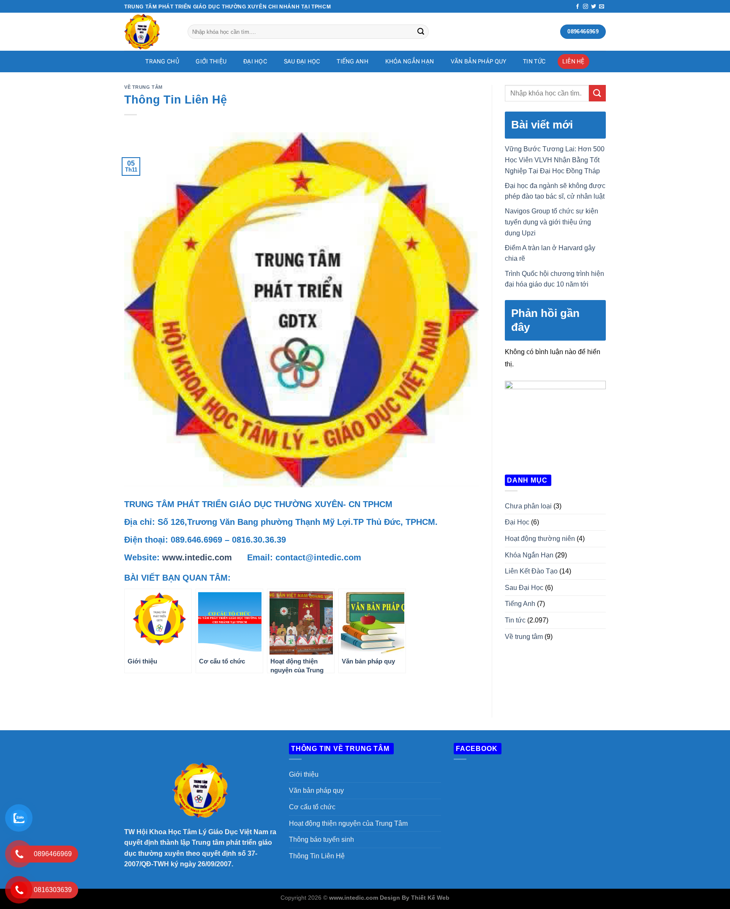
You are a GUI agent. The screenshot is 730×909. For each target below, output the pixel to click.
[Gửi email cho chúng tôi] (601, 7)
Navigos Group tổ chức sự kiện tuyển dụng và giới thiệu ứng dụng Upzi (551, 221)
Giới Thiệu (211, 61)
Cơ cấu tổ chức (312, 807)
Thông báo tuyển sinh (321, 839)
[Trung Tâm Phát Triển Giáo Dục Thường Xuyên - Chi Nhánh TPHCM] (149, 32)
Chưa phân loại (528, 506)
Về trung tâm (143, 87)
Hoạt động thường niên (540, 538)
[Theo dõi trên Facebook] (577, 7)
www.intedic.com (197, 557)
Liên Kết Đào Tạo (531, 571)
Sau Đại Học (302, 61)
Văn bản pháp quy (479, 61)
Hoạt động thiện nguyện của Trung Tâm (348, 823)
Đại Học (255, 61)
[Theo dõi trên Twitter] (593, 7)
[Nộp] (421, 32)
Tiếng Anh (352, 61)
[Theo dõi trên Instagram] (585, 7)
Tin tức (534, 61)
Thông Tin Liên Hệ (317, 856)
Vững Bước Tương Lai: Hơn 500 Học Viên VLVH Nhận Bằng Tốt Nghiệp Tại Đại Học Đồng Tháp (555, 159)
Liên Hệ (573, 61)
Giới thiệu (304, 774)
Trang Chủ (162, 61)
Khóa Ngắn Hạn (409, 61)
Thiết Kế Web (430, 897)
